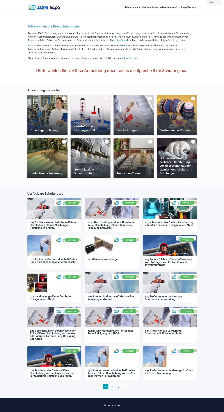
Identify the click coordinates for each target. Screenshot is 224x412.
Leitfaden (122, 40)
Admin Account (129, 58)
